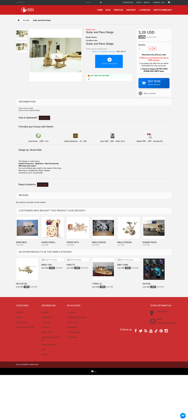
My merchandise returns (76, 317)
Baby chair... (123, 265)
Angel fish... (47, 265)
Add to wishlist (150, 93)
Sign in (138, 2)
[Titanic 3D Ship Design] (103, 269)
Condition (90, 40)
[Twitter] (140, 330)
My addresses (72, 327)
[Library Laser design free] (94, 371)
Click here (44, 118)
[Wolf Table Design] (55, 55)
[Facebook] (136, 330)
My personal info (74, 332)
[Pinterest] (161, 330)
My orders (71, 312)
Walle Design (124, 242)
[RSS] (145, 330)
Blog (108, 10)
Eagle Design (99, 242)
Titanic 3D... (97, 284)
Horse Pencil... (49, 242)
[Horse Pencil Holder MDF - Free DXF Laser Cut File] (52, 227)
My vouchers (72, 337)
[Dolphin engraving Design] (154, 269)
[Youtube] (151, 330)
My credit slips (73, 322)
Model (88, 37)
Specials (45, 312)
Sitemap (45, 355)
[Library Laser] (28, 10)
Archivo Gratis (21, 322)
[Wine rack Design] (27, 227)
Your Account (128, 2)
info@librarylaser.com (166, 323)
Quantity (142, 45)
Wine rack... (22, 242)
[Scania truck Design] (154, 227)
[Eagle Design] (103, 227)
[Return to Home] (18, 20)
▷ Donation (144, 10)
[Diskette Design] (78, 260)
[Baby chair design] (128, 260)
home (99, 10)
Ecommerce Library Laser (29, 364)
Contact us (20, 2)
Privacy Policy (47, 332)
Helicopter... (22, 284)
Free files (118, 10)
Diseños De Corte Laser (25, 327)
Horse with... (73, 242)
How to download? (162, 10)
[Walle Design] (128, 227)
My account (74, 305)
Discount (131, 10)
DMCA (44, 350)
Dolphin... (147, 284)
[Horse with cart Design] (78, 227)
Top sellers (46, 322)
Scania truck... (150, 242)
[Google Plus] (156, 330)
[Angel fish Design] (52, 260)
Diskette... (71, 265)
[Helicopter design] (27, 269)
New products (47, 317)
